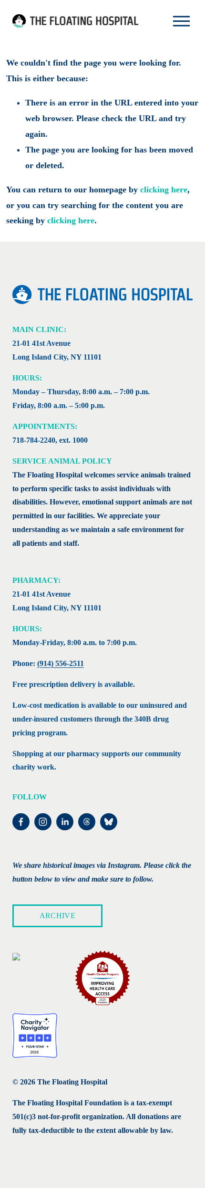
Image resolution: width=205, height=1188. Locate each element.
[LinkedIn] (64, 821)
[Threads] (86, 821)
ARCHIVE (57, 916)
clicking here (163, 189)
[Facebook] (21, 821)
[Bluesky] (108, 821)
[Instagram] (42, 821)
